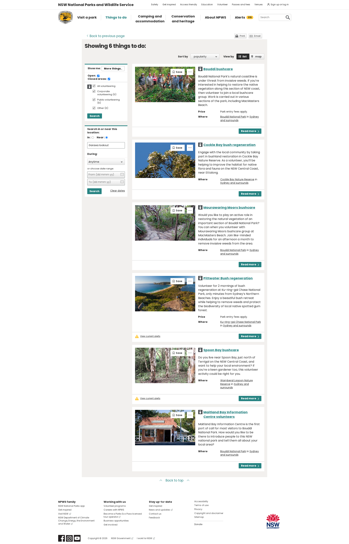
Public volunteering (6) (108, 101)
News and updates (159, 509)
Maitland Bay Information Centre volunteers (225, 414)
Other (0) (102, 108)
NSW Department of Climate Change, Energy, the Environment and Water (76, 520)
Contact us (155, 513)
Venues (258, 4)
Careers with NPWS (114, 509)
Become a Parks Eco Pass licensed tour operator (123, 515)
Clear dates (117, 190)
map (258, 56)
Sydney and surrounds (234, 183)
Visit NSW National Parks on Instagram (69, 538)
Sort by (183, 56)
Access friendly (188, 4)
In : (89, 137)
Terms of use (201, 505)
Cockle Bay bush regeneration (229, 144)
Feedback (154, 517)
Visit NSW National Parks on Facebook (61, 538)
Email (257, 36)
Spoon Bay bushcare (221, 350)
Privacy (198, 509)
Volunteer (222, 4)
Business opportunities (116, 520)
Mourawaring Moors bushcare (229, 207)
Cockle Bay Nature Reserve (237, 179)
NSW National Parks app (71, 505)
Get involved (110, 524)
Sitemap (199, 517)
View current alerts (150, 336)
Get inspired (169, 4)
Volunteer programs (115, 505)
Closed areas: (97, 79)
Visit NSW (63, 513)
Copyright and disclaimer (208, 513)
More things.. (113, 68)
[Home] (65, 17)
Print (242, 36)
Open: (92, 75)
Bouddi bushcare (218, 69)
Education (207, 4)
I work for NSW (144, 538)
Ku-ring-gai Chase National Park (240, 322)
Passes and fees (241, 4)
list (244, 56)
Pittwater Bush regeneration (228, 278)
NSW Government (121, 538)
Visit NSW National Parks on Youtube (77, 538)
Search (95, 116)
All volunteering (106, 86)
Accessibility (201, 501)
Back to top (174, 480)
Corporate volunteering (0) (106, 93)
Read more (248, 131)
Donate (198, 524)
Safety (154, 4)
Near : (101, 137)
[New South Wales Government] (273, 521)
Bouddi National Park (233, 117)
